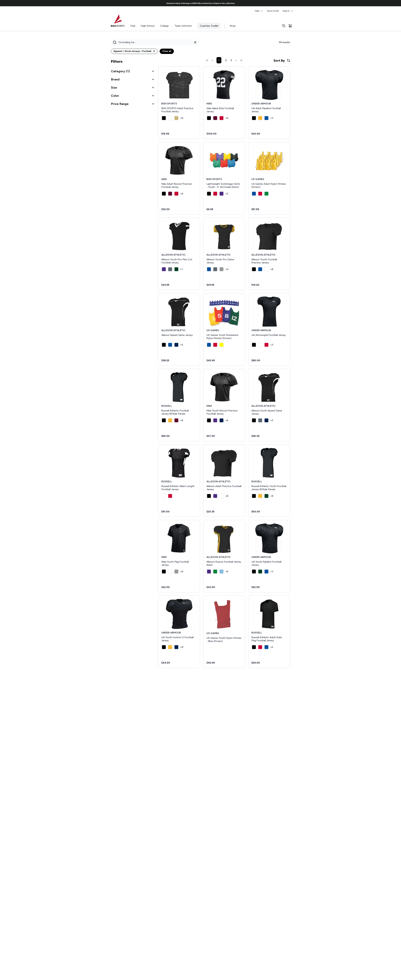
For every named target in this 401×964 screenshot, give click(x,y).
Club (132, 25)
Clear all (166, 51)
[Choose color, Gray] (221, 269)
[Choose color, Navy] (176, 344)
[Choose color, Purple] (221, 193)
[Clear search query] (195, 42)
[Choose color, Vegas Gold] (176, 118)
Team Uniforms (183, 25)
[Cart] (290, 26)
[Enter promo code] (284, 26)
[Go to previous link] (100, 3)
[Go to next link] (301, 3)
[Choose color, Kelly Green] (266, 193)
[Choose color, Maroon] (215, 118)
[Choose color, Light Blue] (221, 571)
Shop (233, 25)
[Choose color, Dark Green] (176, 269)
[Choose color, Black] (163, 118)
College (164, 25)
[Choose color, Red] (221, 118)
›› (241, 60)
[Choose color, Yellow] (221, 344)
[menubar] (274, 9)
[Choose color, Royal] (266, 118)
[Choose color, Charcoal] (170, 269)
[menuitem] (259, 9)
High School (147, 25)
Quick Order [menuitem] (273, 11)
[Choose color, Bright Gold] (260, 118)
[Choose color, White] (170, 118)
